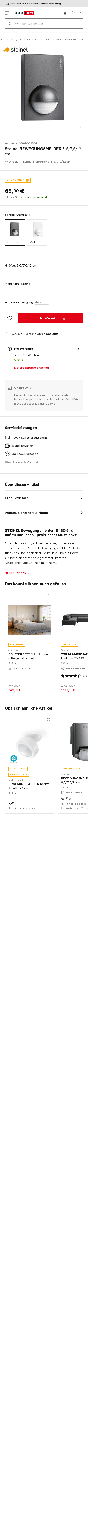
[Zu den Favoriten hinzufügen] (10, 318)
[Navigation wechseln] (7, 13)
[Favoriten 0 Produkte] (73, 13)
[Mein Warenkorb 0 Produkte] (81, 13)
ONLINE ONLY (15, 180)
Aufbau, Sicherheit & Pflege (26, 513)
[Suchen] (10, 23)
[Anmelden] (65, 13)
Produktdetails (16, 498)
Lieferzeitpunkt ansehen (31, 368)
